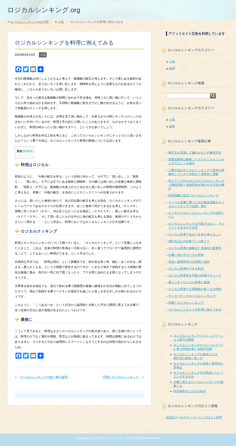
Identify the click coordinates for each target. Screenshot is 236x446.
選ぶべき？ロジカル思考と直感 (189, 282)
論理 (172, 68)
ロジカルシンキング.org (43, 10)
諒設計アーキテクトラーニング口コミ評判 (194, 417)
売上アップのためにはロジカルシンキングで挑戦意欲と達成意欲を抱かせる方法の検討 (196, 184)
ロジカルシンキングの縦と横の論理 (43, 377)
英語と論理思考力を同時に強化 (189, 261)
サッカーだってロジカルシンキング (192, 296)
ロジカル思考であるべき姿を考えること (194, 234)
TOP (29, 21)
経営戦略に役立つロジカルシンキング (193, 195)
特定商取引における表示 (189, 391)
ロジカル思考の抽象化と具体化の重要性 (194, 248)
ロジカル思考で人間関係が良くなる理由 (194, 289)
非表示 (28, 151)
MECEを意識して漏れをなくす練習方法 (194, 152)
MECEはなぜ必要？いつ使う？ (188, 241)
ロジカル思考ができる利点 (186, 268)
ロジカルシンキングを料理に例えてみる (194, 309)
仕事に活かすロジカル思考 (186, 255)
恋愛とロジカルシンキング (120, 377)
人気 (42, 54)
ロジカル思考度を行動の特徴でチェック (194, 275)
